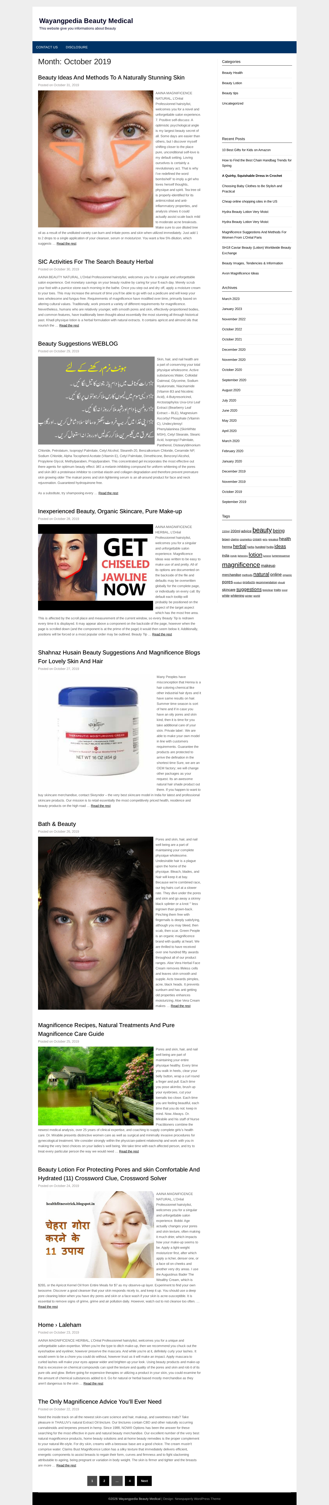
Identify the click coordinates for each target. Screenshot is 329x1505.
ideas (280, 546)
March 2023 (230, 299)
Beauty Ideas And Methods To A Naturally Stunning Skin (111, 77)
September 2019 (234, 502)
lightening (243, 555)
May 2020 (229, 420)
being (279, 530)
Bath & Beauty (57, 824)
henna (227, 547)
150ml (226, 531)
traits (277, 590)
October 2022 (232, 329)
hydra (269, 547)
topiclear (268, 590)
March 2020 (230, 441)
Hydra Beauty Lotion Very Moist (245, 212)
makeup (268, 565)
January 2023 (232, 309)
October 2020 (232, 370)
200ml (235, 531)
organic (287, 575)
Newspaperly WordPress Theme (198, 1499)
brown (226, 539)
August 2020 (231, 390)
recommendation (266, 582)
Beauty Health (232, 73)
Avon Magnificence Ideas (240, 273)
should (281, 582)
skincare (228, 590)
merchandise (231, 575)
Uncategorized (232, 103)
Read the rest (66, 243)
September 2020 (234, 380)
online (276, 574)
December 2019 (234, 471)
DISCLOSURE (77, 47)
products (249, 582)
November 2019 (234, 481)
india (225, 555)
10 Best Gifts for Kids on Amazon (246, 150)
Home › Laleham (59, 1324)
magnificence (241, 564)
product (238, 582)
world (256, 595)
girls (265, 539)
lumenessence (281, 555)
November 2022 (234, 319)
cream (257, 539)
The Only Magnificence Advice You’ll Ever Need (100, 1401)
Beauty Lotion (232, 83)
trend (284, 590)
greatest (273, 539)
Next (144, 1481)
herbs (250, 547)
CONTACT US (47, 47)
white (226, 595)
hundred (260, 547)
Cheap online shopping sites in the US (249, 201)
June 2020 (229, 410)
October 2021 (232, 339)
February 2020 (232, 451)
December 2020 (234, 349)
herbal (239, 546)
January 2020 (232, 461)
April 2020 (229, 431)
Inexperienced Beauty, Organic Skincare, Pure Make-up (110, 511)
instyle (233, 555)
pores (227, 581)
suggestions (249, 589)
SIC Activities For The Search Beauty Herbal (95, 261)
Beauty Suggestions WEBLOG (78, 343)
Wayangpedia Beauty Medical (86, 20)
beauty (262, 530)
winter (248, 595)
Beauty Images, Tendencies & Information (252, 263)
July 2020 (229, 400)
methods (247, 575)
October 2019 (232, 492)
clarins (235, 539)
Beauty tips (230, 93)
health (285, 538)
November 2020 (234, 359)
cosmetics (246, 539)
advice (246, 531)
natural (261, 574)
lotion (255, 555)
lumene (267, 555)
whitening (237, 595)
